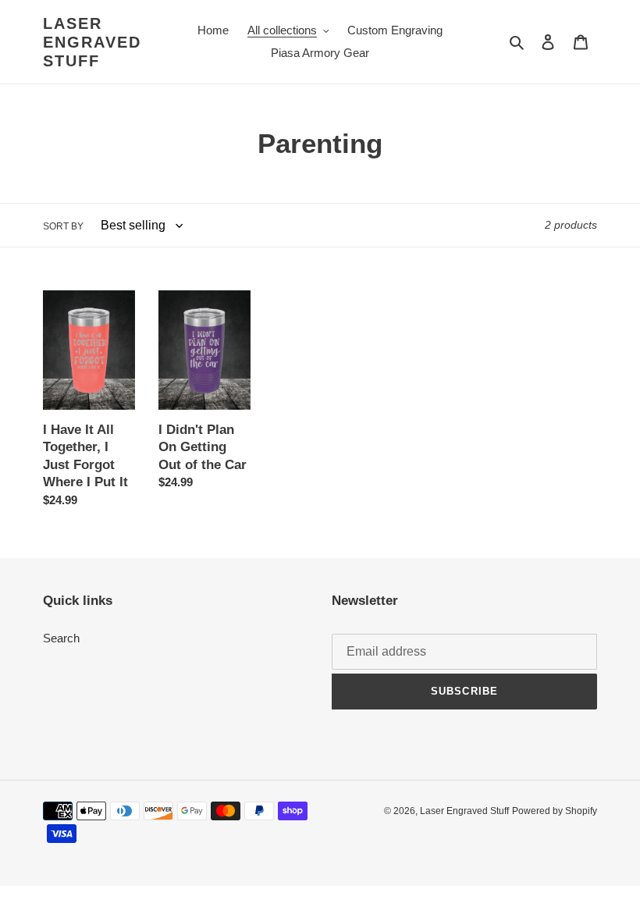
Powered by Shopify (554, 810)
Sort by (63, 226)
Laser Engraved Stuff (92, 42)
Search (61, 638)
